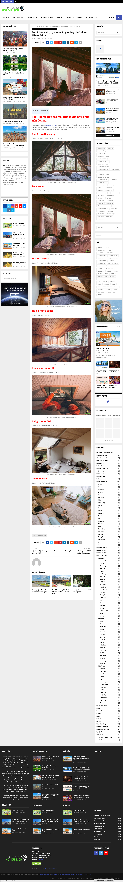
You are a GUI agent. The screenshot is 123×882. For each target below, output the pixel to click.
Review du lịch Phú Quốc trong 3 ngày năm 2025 (112, 109)
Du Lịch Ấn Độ (100, 463)
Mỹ (99, 518)
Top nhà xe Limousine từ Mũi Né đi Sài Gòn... (112, 90)
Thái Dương (8, 52)
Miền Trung (101, 666)
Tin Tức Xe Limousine (47, 17)
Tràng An (104, 589)
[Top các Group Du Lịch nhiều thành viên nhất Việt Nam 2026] (108, 71)
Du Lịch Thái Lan (101, 550)
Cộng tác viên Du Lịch (51, 868)
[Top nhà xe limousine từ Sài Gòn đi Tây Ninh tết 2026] (100, 101)
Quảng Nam (103, 692)
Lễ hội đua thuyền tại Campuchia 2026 (18, 254)
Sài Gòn (100, 206)
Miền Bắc (101, 198)
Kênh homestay (42, 535)
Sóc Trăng (103, 655)
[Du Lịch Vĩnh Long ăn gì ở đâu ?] (15, 111)
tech (108, 206)
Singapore (109, 203)
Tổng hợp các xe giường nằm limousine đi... (113, 387)
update (111, 211)
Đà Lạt (34, 535)
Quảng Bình (103, 595)
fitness (100, 187)
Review (100, 203)
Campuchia (101, 148)
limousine (101, 195)
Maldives (101, 516)
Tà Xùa (102, 603)
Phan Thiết (103, 687)
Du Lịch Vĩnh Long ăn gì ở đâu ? (13, 121)
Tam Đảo (102, 605)
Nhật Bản (101, 200)
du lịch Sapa (115, 169)
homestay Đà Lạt (50, 125)
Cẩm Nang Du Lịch (101, 455)
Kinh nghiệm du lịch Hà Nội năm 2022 (13, 74)
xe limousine (111, 213)
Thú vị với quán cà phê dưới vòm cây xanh (82, 591)
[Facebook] (110, 18)
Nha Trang (103, 682)
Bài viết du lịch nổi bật (36, 29)
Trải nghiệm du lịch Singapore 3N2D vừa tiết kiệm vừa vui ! (78, 552)
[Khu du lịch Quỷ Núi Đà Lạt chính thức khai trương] (114, 364)
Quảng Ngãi (103, 697)
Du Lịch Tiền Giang (101, 552)
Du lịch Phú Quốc (103, 169)
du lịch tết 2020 (102, 182)
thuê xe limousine (103, 208)
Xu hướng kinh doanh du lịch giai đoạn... (101, 387)
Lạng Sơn (102, 581)
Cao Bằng (103, 566)
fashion (112, 185)
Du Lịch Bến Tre (100, 466)
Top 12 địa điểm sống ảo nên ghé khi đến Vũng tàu (14, 98)
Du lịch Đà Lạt (45, 29)
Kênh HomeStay (32, 17)
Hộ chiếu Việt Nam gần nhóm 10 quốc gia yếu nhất (45, 552)
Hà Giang (102, 568)
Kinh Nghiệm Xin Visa (102, 729)
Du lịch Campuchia (103, 156)
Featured (99, 711)
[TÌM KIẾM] (118, 32)
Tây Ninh (102, 658)
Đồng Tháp (103, 639)
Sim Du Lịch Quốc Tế (85, 874)
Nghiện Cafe (70, 17)
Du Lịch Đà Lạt (102, 185)
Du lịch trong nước (103, 174)
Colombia (101, 489)
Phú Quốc (110, 200)
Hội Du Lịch (6, 17)
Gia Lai (102, 676)
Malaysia (110, 195)
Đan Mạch (101, 497)
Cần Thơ (102, 634)
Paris (99, 526)
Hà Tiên (102, 642)
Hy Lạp (100, 505)
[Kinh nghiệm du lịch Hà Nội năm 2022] (15, 63)
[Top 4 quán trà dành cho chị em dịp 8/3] (100, 130)
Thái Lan (114, 208)
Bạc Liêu (102, 624)
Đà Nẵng (101, 219)
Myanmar (101, 521)
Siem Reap (101, 471)
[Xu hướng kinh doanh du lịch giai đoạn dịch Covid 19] (102, 380)
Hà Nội (100, 190)
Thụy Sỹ (100, 534)
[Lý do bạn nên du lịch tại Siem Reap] (7, 246)
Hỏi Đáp (79, 17)
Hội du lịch (108, 190)
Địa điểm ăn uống (101, 705)
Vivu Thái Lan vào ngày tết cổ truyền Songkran (13, 50)
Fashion (98, 708)
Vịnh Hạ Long (104, 610)
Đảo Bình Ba (105, 684)
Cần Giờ (102, 632)
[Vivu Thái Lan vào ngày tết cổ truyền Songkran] (15, 38)
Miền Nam (101, 618)
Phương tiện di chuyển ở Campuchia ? (19, 263)
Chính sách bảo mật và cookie (104, 880)
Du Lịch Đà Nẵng (101, 476)
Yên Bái (102, 616)
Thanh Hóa (103, 608)
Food (98, 716)
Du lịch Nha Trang (103, 161)
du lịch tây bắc (102, 179)
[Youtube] (114, 18)
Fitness (98, 713)
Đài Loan (101, 216)
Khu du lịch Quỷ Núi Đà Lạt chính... (114, 371)
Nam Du (102, 647)
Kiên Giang (103, 645)
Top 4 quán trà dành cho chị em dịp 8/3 (112, 128)
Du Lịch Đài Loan (101, 479)
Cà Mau (102, 629)
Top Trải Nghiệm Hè (18, 223)
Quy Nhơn (103, 700)
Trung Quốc (102, 211)
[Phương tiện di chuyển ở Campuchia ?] (7, 264)
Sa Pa (101, 600)
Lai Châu (102, 579)
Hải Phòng (103, 574)
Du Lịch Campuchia (102, 468)
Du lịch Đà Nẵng (102, 151)
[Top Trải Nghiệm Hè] (7, 225)
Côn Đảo (102, 637)
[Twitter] (112, 18)
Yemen (100, 545)
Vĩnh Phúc (103, 613)
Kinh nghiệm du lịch (91, 17)
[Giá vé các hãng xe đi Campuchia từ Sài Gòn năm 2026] (108, 338)
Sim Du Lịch (60, 17)
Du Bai (100, 495)
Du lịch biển (101, 153)
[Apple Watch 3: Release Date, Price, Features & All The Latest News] (15, 134)
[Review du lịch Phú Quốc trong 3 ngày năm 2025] (100, 111)
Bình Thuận (103, 626)
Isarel (100, 510)
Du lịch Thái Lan (102, 172)
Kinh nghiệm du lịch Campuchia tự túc (60, 874)
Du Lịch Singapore (101, 547)
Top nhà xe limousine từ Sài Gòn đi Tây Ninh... (112, 100)
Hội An (104, 695)
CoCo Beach (103, 671)
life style (115, 192)
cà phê (110, 148)
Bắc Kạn (102, 563)
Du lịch (112, 151)
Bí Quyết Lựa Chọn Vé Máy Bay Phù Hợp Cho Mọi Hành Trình (19, 234)
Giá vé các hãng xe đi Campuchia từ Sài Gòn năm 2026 (81, 758)
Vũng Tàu (101, 213)
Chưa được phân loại (102, 458)
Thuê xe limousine (44, 874)
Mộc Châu (103, 584)
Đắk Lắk (102, 674)
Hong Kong (101, 502)
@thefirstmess (108, 440)
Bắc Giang (103, 560)
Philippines (101, 529)
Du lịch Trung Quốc (103, 177)
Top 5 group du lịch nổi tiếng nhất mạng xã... (112, 119)
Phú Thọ (102, 592)
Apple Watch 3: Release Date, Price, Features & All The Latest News (14, 145)
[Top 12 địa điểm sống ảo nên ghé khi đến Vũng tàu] (15, 87)
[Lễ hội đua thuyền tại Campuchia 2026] (7, 255)
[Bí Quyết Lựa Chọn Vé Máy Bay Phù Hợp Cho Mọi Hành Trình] (7, 235)
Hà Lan (100, 500)
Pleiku (102, 690)
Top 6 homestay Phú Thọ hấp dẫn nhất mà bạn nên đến (60, 592)
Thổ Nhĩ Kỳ (101, 531)
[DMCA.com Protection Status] (36, 864)
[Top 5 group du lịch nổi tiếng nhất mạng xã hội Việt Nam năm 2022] (100, 120)
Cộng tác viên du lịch (102, 460)
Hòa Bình (102, 576)
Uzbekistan (101, 539)
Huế (101, 679)
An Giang (102, 621)
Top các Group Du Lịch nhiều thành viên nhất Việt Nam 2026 (107, 82)
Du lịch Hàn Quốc (103, 158)
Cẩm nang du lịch (18, 17)
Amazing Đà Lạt (75, 874)
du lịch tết (113, 179)
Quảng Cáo (41, 859)
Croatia (100, 492)
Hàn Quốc (109, 187)
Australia (101, 487)
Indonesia (101, 508)
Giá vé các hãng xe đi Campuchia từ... (104, 349)
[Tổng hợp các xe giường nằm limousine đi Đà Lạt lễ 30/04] (114, 380)
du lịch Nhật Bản (103, 164)
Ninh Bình (103, 587)
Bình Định (103, 668)
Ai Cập (100, 484)
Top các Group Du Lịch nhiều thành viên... (101, 371)
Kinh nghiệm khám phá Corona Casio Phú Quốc (39, 591)
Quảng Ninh (103, 597)
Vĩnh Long (103, 661)
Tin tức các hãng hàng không (104, 737)
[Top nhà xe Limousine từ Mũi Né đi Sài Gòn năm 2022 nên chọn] (100, 92)
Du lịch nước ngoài (103, 166)
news (109, 198)
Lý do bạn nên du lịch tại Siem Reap (19, 244)
